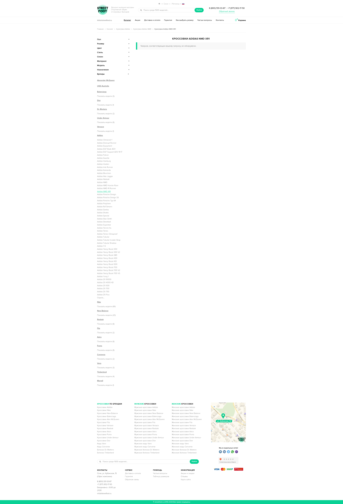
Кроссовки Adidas (123, 29)
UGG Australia (103, 86)
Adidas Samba (103, 210)
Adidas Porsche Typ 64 (106, 200)
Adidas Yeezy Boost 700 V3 (108, 273)
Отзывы (184, 476)
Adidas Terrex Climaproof (107, 234)
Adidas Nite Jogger (105, 176)
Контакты (220, 20)
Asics (99, 337)
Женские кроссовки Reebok (184, 428)
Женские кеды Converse (182, 447)
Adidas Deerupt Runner (106, 143)
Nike (99, 302)
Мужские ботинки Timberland (146, 453)
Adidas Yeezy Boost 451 (107, 261)
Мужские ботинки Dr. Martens (146, 450)
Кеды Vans (101, 443)
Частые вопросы (204, 20)
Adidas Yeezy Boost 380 (107, 255)
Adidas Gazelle (103, 158)
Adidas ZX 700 (103, 288)
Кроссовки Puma (104, 434)
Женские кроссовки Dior (182, 441)
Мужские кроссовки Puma (145, 434)
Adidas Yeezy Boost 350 (107, 249)
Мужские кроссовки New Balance (148, 413)
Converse (101, 354)
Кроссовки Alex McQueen (108, 419)
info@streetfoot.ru (104, 20)
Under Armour (103, 118)
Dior (99, 100)
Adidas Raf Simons (104, 206)
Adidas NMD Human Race (107, 185)
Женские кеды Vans (180, 443)
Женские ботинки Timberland (184, 453)
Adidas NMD (102, 182)
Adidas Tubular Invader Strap (108, 240)
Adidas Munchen (104, 173)
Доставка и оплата (152, 20)
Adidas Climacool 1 (104, 140)
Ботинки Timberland (105, 453)
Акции (137, 20)
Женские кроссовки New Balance (186, 413)
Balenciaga (102, 92)
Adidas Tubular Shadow (106, 243)
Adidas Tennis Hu (104, 228)
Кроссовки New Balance (107, 413)
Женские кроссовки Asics (183, 431)
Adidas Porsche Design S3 (108, 197)
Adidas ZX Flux (103, 295)
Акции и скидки (187, 473)
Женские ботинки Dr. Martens (184, 450)
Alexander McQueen (106, 80)
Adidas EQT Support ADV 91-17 (109, 152)
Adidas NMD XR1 (104, 191)
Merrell (100, 381)
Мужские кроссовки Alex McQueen (149, 419)
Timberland (102, 372)
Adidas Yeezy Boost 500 (107, 264)
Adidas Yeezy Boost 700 (107, 267)
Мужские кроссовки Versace (146, 425)
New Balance (102, 311)
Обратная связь (132, 479)
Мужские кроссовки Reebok (146, 428)
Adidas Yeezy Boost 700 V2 (108, 270)
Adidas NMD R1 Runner (106, 188)
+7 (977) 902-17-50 (236, 8)
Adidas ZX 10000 (104, 279)
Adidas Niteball (103, 179)
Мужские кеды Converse (144, 447)
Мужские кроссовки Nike (145, 410)
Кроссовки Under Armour (107, 437)
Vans (99, 363)
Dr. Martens (102, 109)
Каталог (127, 20)
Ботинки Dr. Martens (105, 450)
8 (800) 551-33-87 (217, 8)
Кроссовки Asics (104, 431)
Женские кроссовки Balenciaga (185, 416)
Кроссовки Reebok (105, 428)
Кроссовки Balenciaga (106, 416)
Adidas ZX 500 (103, 285)
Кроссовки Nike (104, 410)
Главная (100, 29)
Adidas (100, 135)
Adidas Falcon (103, 155)
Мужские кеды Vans (143, 443)
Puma (99, 346)
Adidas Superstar (104, 225)
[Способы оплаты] (228, 470)
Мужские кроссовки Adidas (146, 407)
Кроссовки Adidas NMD (142, 29)
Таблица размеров (161, 476)
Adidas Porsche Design (106, 194)
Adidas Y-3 (101, 246)
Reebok (100, 319)
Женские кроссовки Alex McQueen (187, 419)
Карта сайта (186, 479)
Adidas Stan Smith (104, 219)
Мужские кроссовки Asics (145, 431)
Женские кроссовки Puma (183, 434)
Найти (199, 10)
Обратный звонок (227, 11)
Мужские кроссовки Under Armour (149, 437)
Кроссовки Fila (103, 422)
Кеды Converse (103, 447)
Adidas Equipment (104, 146)
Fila (98, 328)
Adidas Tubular (103, 237)
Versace (100, 127)
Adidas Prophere (104, 203)
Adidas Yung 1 (103, 276)
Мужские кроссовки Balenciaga (147, 416)
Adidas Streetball (104, 222)
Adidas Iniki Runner (105, 167)
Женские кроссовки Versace (184, 425)
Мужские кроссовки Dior (145, 441)
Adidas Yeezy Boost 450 (107, 258)
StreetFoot (102, 10)
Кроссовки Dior (103, 441)
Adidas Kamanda (104, 170)
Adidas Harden (103, 164)
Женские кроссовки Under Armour (186, 437)
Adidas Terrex (102, 231)
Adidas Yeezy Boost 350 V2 (108, 252)
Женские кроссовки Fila (182, 422)
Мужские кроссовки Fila (144, 422)
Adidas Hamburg (104, 161)
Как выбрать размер (184, 20)
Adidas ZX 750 (103, 291)
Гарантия (168, 20)
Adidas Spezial (103, 216)
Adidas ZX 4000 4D (105, 282)
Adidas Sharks (103, 213)
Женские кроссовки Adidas (183, 407)
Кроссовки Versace (105, 425)
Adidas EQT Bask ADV (106, 149)
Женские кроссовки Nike (182, 410)
